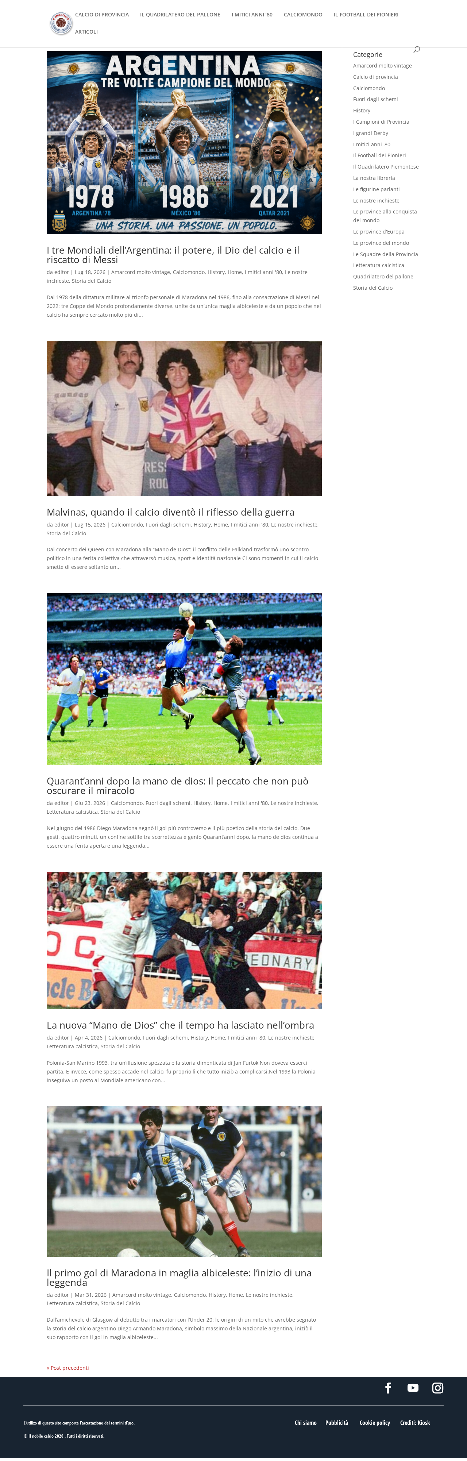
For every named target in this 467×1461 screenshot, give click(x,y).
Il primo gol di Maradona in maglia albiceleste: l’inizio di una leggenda (179, 1277)
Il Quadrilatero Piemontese (386, 166)
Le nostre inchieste (294, 524)
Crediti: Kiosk (415, 1423)
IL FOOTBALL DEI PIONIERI (366, 15)
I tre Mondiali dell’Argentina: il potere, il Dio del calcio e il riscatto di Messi (173, 254)
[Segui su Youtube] (413, 1388)
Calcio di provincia (375, 76)
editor (61, 272)
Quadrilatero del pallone (383, 276)
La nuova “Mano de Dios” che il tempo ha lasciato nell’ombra (180, 1025)
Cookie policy (375, 1423)
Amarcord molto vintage (140, 272)
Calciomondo (189, 272)
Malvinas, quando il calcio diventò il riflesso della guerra (170, 512)
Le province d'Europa (379, 231)
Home (235, 272)
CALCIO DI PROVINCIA (102, 15)
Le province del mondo (381, 242)
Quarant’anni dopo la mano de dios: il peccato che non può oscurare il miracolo (178, 785)
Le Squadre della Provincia (385, 254)
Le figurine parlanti (376, 189)
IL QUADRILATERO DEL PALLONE (180, 15)
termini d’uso (122, 1423)
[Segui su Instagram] (438, 1388)
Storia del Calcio (91, 280)
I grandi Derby (370, 133)
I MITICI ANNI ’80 (252, 15)
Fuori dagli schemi (168, 524)
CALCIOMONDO (303, 15)
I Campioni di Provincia (381, 121)
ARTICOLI (86, 32)
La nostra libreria (374, 177)
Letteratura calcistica (72, 811)
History (216, 272)
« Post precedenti (68, 1367)
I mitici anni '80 (263, 272)
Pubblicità (336, 1423)
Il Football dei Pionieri (379, 155)
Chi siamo (306, 1423)
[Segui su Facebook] (388, 1388)
